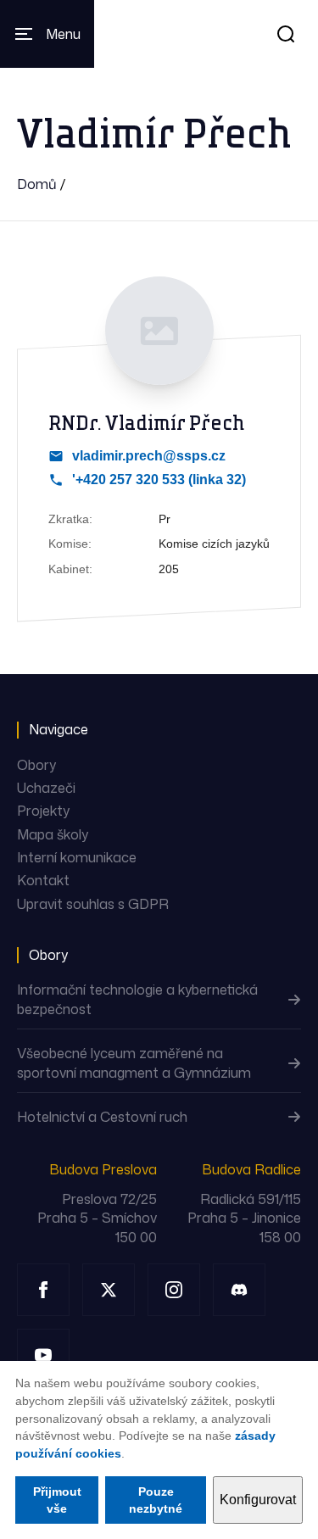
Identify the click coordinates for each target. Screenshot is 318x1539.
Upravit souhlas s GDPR (93, 904)
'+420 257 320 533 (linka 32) (159, 479)
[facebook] (43, 1289)
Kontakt (43, 880)
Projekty (43, 810)
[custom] (239, 1289)
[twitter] (108, 1289)
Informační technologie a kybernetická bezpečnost (137, 999)
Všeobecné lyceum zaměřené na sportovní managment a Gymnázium (134, 1062)
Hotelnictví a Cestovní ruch (102, 1116)
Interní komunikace (77, 857)
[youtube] (43, 1355)
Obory (36, 765)
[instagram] (174, 1289)
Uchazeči (46, 787)
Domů (37, 184)
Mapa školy (52, 834)
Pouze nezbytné (155, 1500)
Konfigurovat (258, 1499)
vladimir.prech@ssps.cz (149, 456)
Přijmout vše (57, 1500)
